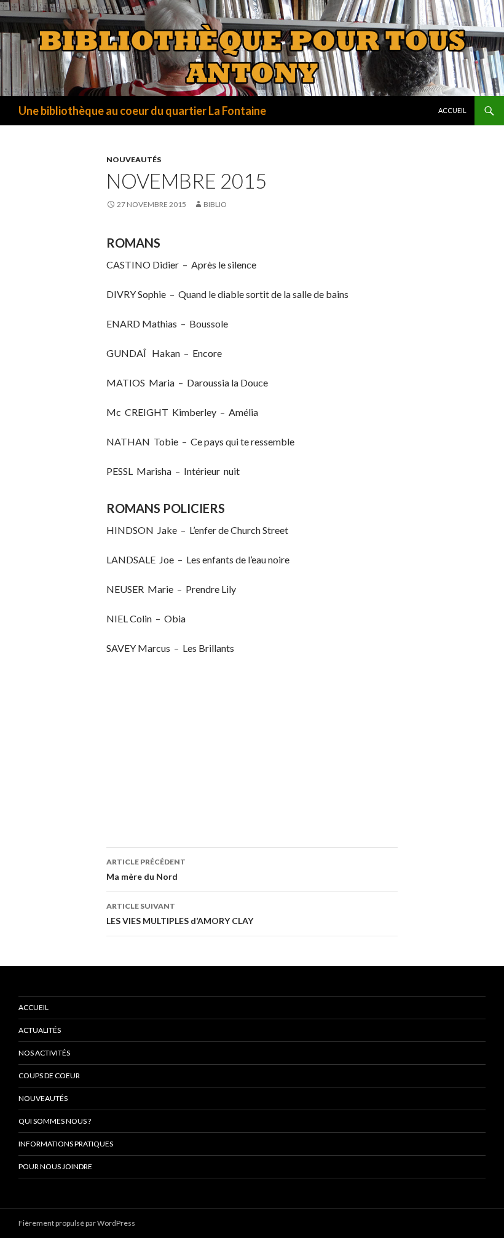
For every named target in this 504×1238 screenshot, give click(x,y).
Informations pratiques (65, 1143)
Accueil (452, 110)
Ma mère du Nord (146, 869)
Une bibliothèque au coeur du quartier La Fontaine (142, 110)
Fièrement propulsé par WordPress (76, 1223)
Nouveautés (133, 159)
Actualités (39, 1030)
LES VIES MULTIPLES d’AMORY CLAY (179, 913)
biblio (215, 204)
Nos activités (44, 1052)
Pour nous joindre (55, 1166)
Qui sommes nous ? (54, 1121)
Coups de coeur (49, 1075)
